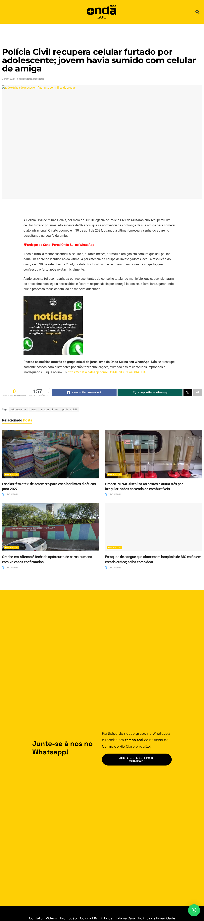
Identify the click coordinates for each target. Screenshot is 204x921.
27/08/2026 (11, 494)
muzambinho (49, 409)
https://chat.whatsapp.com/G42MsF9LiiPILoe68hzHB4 (106, 372)
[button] (197, 12)
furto (33, 409)
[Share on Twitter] (187, 392)
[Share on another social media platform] (197, 392)
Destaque (26, 78)
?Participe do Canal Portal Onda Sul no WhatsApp (59, 245)
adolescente (18, 409)
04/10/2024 (8, 78)
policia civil (69, 409)
